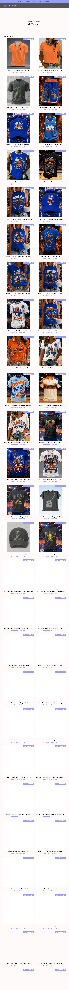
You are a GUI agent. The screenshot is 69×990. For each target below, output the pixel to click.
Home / (30, 21)
